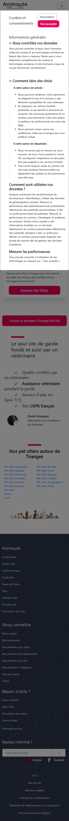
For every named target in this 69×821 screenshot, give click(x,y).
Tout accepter (48, 24)
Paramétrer (47, 17)
